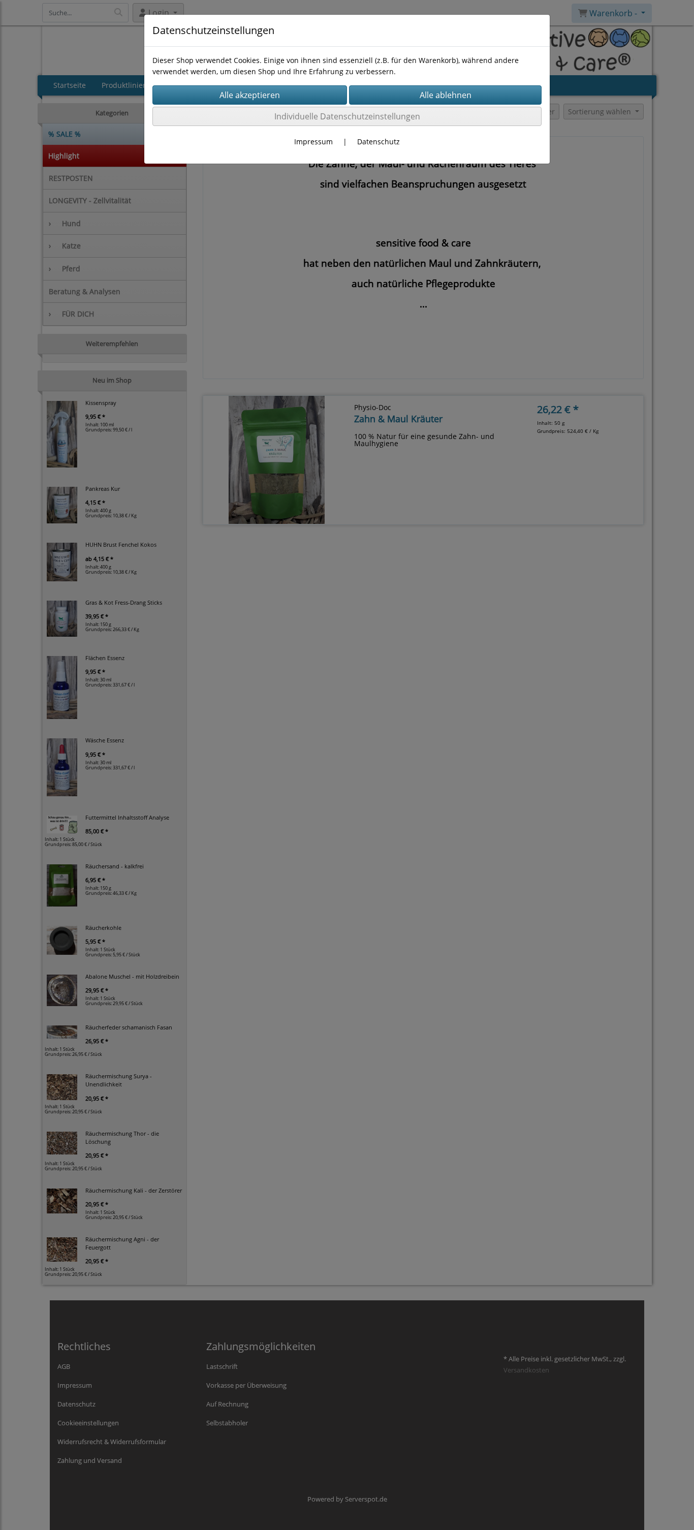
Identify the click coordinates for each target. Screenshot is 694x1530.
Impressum (313, 141)
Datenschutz (378, 141)
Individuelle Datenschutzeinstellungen (347, 116)
